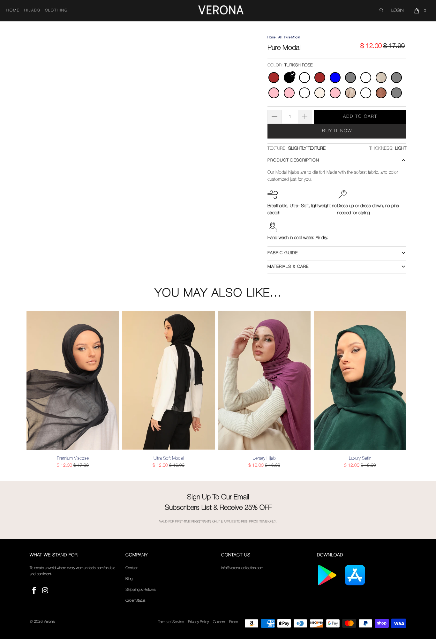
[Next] (400, 390)
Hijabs (32, 10)
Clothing (56, 10)
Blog (128, 579)
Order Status (135, 600)
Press (233, 622)
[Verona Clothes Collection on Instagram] (45, 591)
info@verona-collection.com (242, 568)
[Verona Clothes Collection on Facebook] (34, 591)
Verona (49, 621)
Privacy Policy (198, 622)
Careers (219, 622)
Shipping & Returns (140, 589)
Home (13, 10)
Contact (131, 568)
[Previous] (35, 390)
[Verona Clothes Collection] (221, 11)
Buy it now (337, 131)
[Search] (381, 10)
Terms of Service (171, 622)
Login (397, 11)
